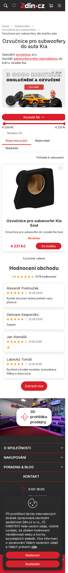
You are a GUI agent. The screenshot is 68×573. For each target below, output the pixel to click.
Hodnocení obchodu (34, 268)
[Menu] (59, 5)
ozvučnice (23, 54)
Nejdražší (12, 148)
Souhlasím (32, 564)
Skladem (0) (14, 133)
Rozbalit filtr (31, 117)
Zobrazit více (34, 386)
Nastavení (33, 555)
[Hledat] (5, 5)
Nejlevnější (42, 140)
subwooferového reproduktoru (36, 59)
